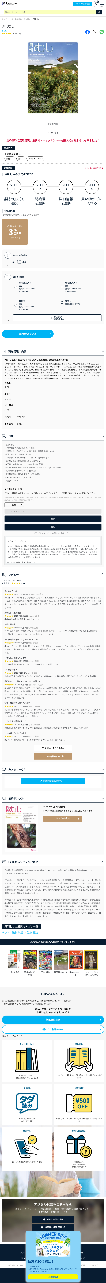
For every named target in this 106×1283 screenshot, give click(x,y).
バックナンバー (34, 159)
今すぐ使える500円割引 (93, 168)
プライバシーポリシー (24, 1265)
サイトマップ (93, 1265)
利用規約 (11, 1265)
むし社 (4, 31)
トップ (4, 19)
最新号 (9, 159)
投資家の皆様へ (80, 1265)
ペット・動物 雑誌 (15, 19)
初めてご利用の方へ (53, 1029)
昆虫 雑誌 (27, 19)
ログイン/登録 (82, 4)
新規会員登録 (53, 1019)
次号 (20, 159)
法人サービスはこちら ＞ (13, 1036)
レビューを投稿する (51, 756)
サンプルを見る (63, 818)
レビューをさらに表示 (54, 748)
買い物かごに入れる (28, 334)
